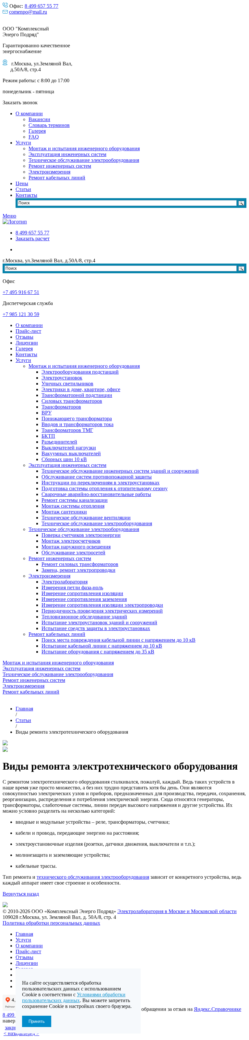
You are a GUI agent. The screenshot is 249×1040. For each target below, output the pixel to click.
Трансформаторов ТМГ (67, 430)
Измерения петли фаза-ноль (72, 587)
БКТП (48, 436)
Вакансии (39, 119)
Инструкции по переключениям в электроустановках (101, 482)
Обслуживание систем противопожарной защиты (97, 477)
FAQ (34, 137)
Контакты (26, 195)
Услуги (23, 142)
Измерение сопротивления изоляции (82, 593)
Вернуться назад (21, 894)
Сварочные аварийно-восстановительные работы (96, 494)
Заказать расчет (33, 238)
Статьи (23, 189)
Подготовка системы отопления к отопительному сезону (105, 488)
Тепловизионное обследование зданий (84, 616)
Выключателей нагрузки (69, 447)
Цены (22, 183)
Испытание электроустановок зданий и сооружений (99, 622)
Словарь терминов (49, 125)
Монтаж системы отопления (73, 506)
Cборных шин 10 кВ (64, 459)
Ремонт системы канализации (75, 500)
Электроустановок (62, 377)
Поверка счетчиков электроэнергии (81, 535)
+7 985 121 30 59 (21, 314)
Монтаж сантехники (64, 511)
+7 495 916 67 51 (21, 292)
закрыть (13, 1027)
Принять (37, 1021)
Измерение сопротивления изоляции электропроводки (102, 605)
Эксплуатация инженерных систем (67, 154)
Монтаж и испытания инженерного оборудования (84, 148)
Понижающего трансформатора (77, 418)
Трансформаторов (61, 407)
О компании (29, 113)
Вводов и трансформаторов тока (77, 424)
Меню (9, 216)
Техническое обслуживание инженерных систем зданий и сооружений (120, 471)
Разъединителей (59, 442)
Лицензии (27, 342)
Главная (24, 934)
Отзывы (24, 337)
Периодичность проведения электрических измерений (102, 611)
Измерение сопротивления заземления (84, 599)
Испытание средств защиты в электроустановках (96, 628)
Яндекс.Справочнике (217, 1009)
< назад (12, 1033)
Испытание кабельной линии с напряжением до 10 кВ (102, 646)
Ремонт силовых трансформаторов (80, 564)
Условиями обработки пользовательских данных (73, 997)
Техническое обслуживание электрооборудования (84, 160)
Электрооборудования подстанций (80, 372)
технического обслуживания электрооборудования (93, 877)
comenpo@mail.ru (28, 12)
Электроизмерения (49, 172)
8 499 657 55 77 (41, 6)
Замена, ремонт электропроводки (78, 570)
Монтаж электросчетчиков (71, 541)
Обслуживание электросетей (73, 552)
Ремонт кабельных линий (57, 177)
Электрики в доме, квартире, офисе (81, 389)
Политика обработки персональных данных (51, 923)
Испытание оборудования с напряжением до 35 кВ (98, 651)
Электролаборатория (65, 581)
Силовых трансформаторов (72, 401)
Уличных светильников (67, 383)
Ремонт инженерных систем (60, 166)
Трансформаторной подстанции (77, 395)
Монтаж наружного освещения (76, 546)
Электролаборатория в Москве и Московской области (177, 911)
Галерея (37, 131)
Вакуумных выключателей (71, 453)
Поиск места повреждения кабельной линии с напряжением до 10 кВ (119, 640)
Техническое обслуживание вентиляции (86, 517)
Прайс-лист (28, 331)
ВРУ (47, 412)
